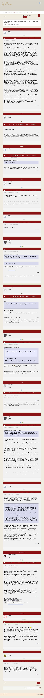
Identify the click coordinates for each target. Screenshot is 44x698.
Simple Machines (11, 693)
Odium (22, 483)
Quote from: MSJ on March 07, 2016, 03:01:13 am (11, 160)
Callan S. (22, 613)
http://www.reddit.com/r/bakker (13, 600)
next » (27, 15)
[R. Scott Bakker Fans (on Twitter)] (22, 560)
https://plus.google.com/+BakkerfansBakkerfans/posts (17, 602)
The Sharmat (22, 652)
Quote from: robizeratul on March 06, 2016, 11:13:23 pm (12, 430)
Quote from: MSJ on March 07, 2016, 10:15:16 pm (11, 254)
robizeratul (22, 29)
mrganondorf (22, 552)
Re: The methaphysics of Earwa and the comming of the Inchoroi (22, 124)
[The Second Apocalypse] (6, 2)
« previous (23, 15)
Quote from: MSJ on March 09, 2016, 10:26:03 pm (11, 347)
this (6, 525)
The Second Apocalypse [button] (9, 12)
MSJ (22, 113)
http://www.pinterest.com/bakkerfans (15, 601)
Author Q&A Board (11, 270)
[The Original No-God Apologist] (22, 246)
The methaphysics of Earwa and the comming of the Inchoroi (23, 12)
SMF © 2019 (6, 693)
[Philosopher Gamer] (24, 619)
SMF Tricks (41, 694)
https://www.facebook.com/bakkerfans (15, 599)
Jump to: (25, 687)
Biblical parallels (25, 497)
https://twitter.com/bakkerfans (13, 598)
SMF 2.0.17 (2, 693)
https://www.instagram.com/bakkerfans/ (15, 604)
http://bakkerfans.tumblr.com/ (12, 603)
